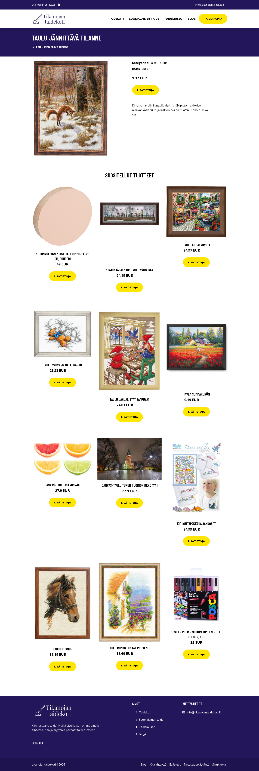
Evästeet (175, 764)
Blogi (192, 19)
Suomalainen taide (144, 19)
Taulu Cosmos (62, 649)
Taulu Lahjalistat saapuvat (130, 399)
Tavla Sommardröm (196, 394)
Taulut (162, 63)
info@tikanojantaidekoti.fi (209, 4)
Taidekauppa (213, 18)
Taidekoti (116, 19)
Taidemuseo (173, 19)
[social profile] (58, 4)
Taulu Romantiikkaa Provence (129, 648)
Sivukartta (219, 764)
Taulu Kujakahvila (196, 245)
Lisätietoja (145, 90)
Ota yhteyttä (158, 764)
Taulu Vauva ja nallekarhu (62, 365)
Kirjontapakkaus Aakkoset (196, 523)
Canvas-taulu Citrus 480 (63, 485)
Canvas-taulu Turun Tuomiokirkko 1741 (130, 485)
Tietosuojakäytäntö (196, 764)
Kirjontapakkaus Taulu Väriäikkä (129, 270)
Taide (153, 63)
